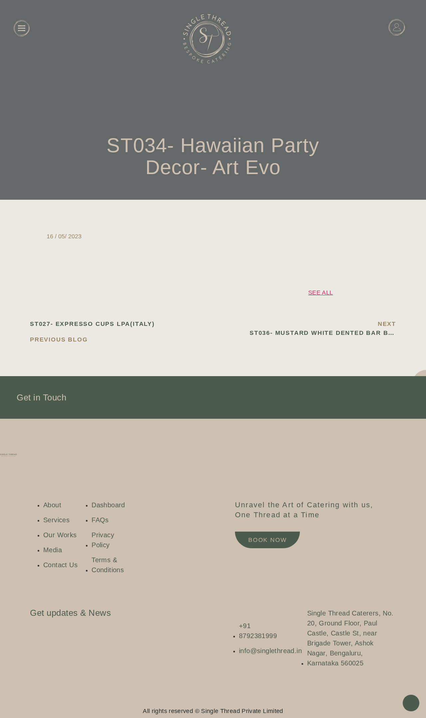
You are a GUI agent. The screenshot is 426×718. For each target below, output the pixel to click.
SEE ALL (320, 292)
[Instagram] (199, 699)
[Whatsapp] (219, 699)
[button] (329, 227)
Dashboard (396, 44)
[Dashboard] (396, 27)
